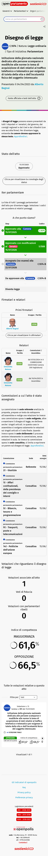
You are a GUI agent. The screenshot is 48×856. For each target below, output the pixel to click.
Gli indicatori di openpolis (24, 782)
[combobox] (24, 19)
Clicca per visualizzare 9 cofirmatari (24, 335)
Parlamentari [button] (20, 11)
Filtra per (14, 697)
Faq (24, 787)
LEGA (34, 324)
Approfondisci (20, 136)
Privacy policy (24, 792)
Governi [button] (6, 11)
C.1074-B (42, 264)
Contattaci (23, 843)
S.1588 (42, 246)
